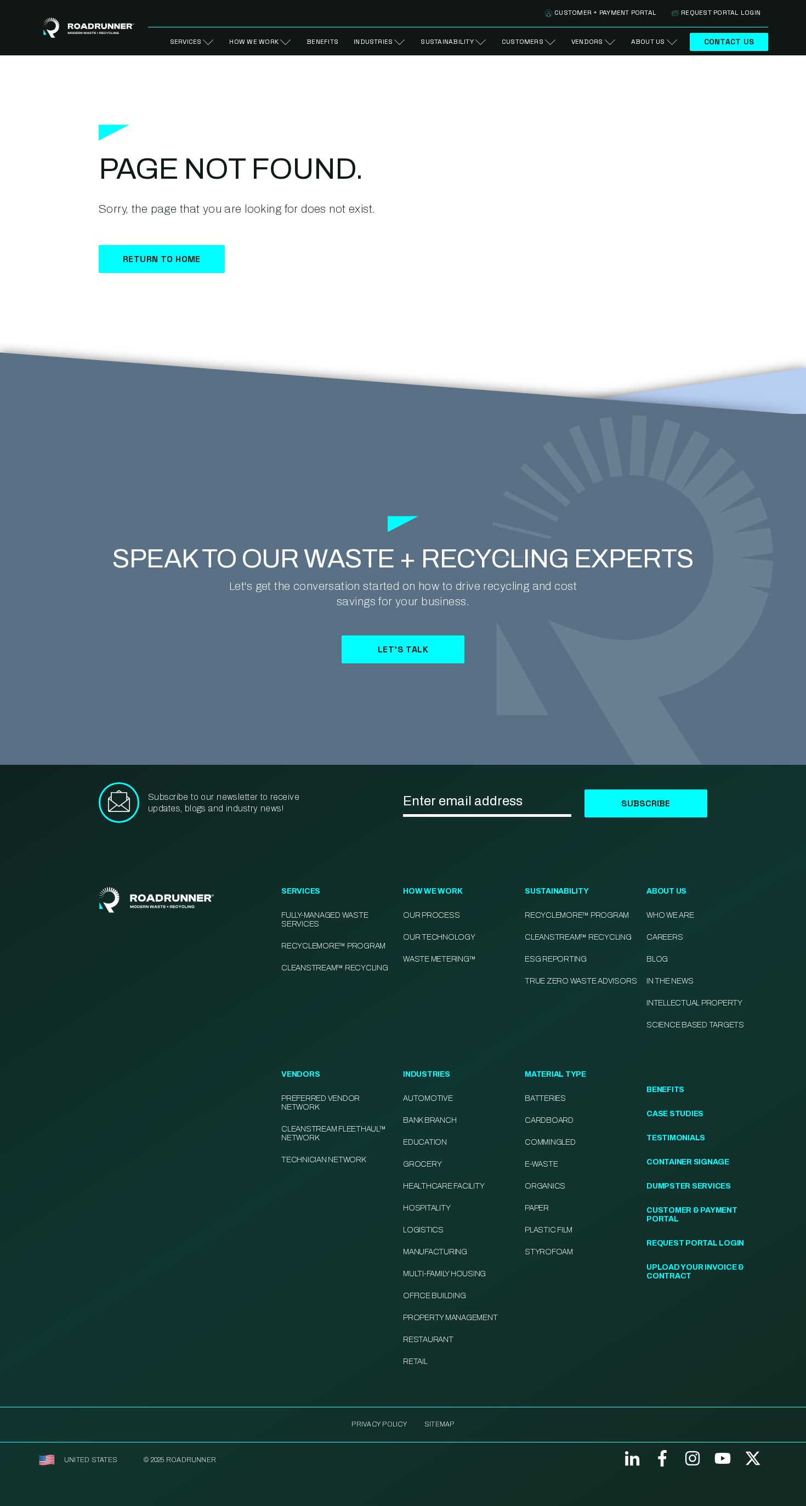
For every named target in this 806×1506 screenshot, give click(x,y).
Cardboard (549, 1120)
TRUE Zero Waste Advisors (581, 981)
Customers (522, 41)
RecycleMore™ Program (333, 946)
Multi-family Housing (444, 1274)
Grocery (422, 1164)
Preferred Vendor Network (320, 1102)
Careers (664, 937)
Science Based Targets (695, 1025)
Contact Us (729, 42)
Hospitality (426, 1208)
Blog (657, 959)
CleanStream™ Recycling (334, 968)
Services (186, 41)
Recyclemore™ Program (577, 915)
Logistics (423, 1230)
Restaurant (428, 1339)
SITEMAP (439, 1424)
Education (425, 1142)
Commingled (550, 1142)
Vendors (587, 41)
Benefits (322, 41)
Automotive (428, 1098)
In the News (669, 981)
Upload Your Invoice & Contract (695, 1271)
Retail (415, 1361)
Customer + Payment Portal (605, 12)
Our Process (431, 915)
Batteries (545, 1098)
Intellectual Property (694, 1003)
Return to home (162, 259)
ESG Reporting (556, 959)
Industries (373, 41)
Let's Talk (403, 649)
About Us (648, 41)
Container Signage (687, 1162)
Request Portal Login (720, 12)
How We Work (254, 41)
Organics (545, 1186)
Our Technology (439, 937)
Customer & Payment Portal (691, 1214)
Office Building (434, 1296)
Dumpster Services (688, 1186)
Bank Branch (429, 1120)
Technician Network (323, 1160)
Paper (537, 1208)
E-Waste (541, 1164)
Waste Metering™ (439, 959)
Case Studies (674, 1114)
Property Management (450, 1318)
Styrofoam (549, 1252)
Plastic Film (548, 1230)
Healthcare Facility (443, 1186)
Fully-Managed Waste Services (324, 919)
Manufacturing (435, 1252)
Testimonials (675, 1138)
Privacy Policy (378, 1424)
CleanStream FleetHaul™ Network (333, 1133)
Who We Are (670, 915)
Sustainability (447, 41)
